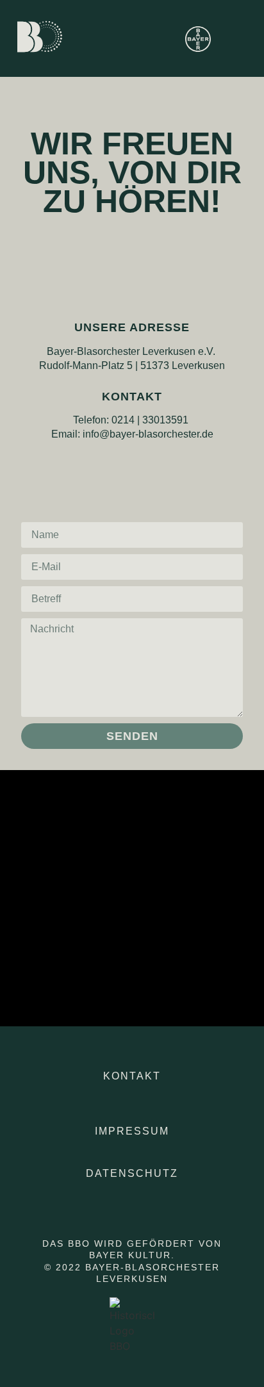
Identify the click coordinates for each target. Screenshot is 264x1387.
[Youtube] (152, 464)
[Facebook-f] (132, 464)
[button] (227, 38)
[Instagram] (112, 464)
